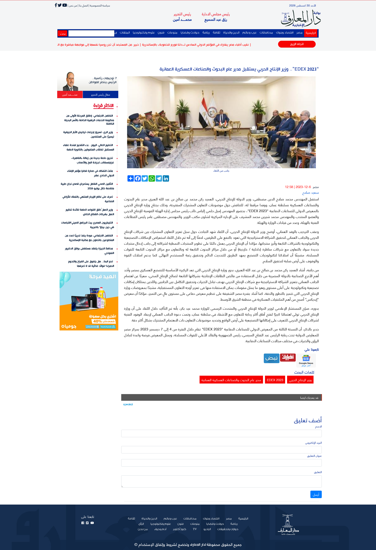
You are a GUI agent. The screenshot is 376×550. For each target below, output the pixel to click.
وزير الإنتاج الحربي (300, 379)
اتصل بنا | (83, 5)
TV (195, 529)
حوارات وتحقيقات (227, 529)
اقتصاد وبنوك (284, 32)
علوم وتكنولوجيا (144, 32)
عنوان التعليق (314, 455)
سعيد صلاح (310, 192)
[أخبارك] (288, 357)
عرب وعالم (249, 32)
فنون (161, 32)
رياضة (206, 32)
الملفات (125, 32)
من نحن (143, 529)
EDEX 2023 (275, 379)
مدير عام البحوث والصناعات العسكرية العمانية (231, 379)
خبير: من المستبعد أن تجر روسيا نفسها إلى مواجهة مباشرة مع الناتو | (111, 44)
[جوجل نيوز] (306, 359)
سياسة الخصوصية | (99, 5)
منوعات (172, 32)
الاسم (318, 426)
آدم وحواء (160, 529)
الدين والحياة (231, 32)
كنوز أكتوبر (179, 529)
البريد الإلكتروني (313, 442)
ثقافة (216, 32)
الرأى (141, 524)
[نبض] (271, 357)
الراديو (207, 529)
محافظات (266, 32)
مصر (299, 32)
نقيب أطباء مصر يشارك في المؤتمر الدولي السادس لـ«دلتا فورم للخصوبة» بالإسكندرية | (210, 44)
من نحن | (72, 5)
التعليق (318, 472)
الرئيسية (310, 33)
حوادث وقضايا (190, 32)
